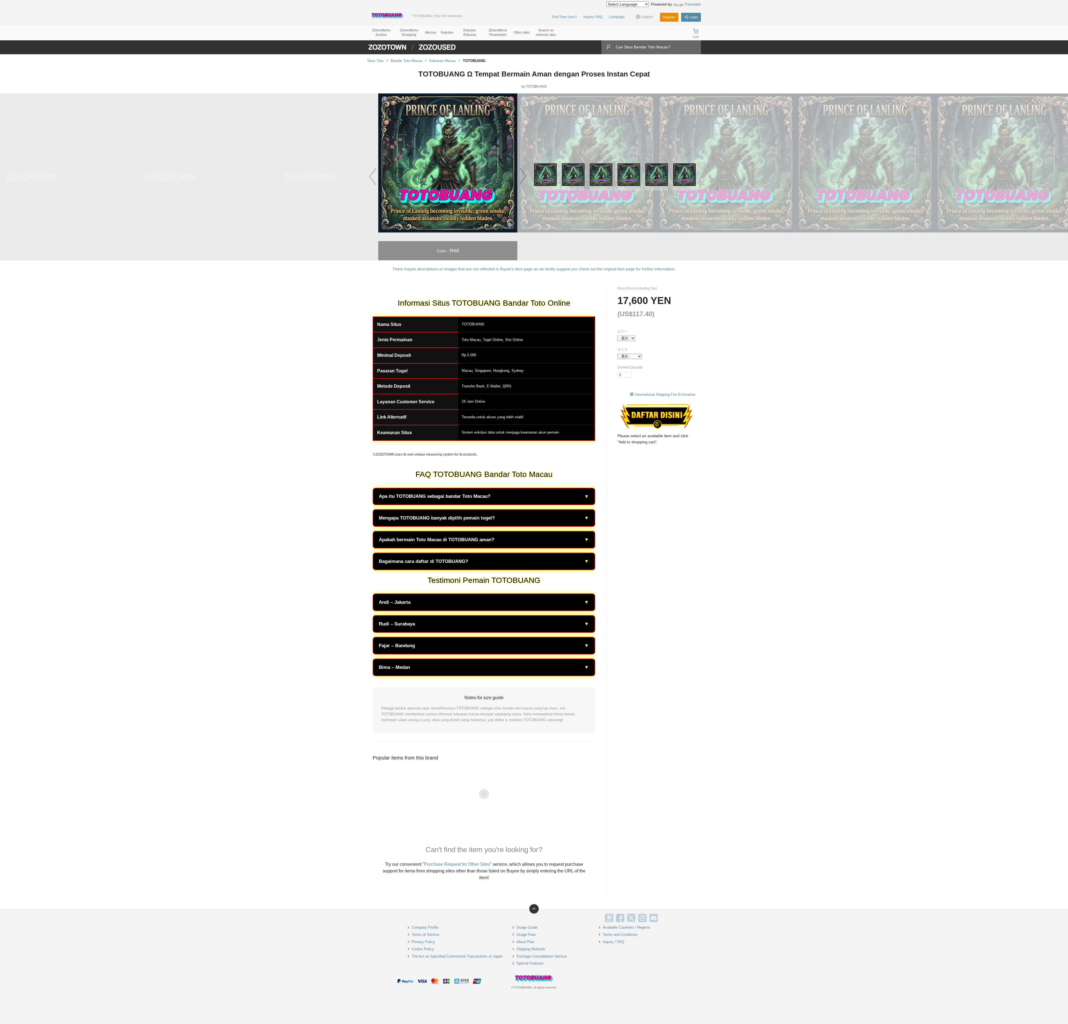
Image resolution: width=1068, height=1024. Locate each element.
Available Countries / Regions (626, 927)
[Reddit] (665, 918)
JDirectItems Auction (381, 32)
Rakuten (447, 32)
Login (693, 17)
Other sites (522, 32)
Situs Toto (375, 61)
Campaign (617, 17)
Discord (653, 918)
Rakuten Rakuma (469, 32)
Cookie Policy (423, 949)
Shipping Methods (530, 949)
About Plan (525, 942)
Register (669, 17)
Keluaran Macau (442, 61)
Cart (696, 36)
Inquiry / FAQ (592, 17)
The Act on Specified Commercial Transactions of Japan (457, 956)
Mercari (430, 32)
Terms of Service (425, 935)
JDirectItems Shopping (409, 32)
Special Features (530, 963)
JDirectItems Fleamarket (497, 32)
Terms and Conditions (620, 935)
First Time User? (564, 17)
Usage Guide (526, 927)
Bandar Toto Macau (406, 61)
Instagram (642, 918)
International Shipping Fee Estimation (665, 394)
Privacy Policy (423, 942)
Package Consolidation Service (541, 956)
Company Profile (425, 927)
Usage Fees (526, 935)
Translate (692, 4)
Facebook (620, 918)
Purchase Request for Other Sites (457, 864)
